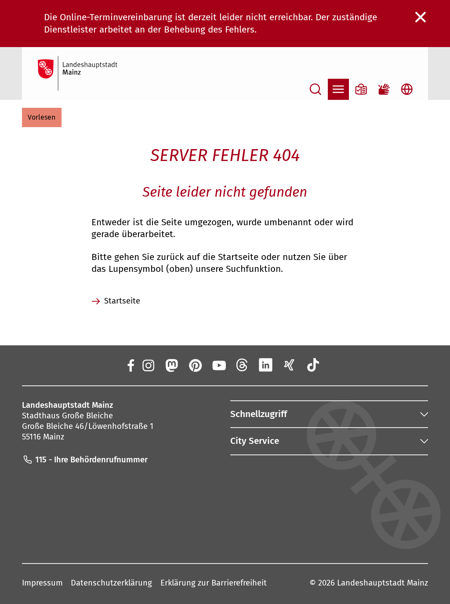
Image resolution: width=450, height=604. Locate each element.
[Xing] (289, 365)
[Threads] (242, 365)
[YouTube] (218, 365)
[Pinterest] (195, 365)
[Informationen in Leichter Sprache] (361, 89)
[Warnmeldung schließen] (421, 17)
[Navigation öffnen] (338, 89)
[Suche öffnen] (315, 89)
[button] (42, 117)
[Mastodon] (171, 365)
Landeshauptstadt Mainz (382, 583)
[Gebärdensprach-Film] (384, 89)
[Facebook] (130, 365)
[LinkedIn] (265, 365)
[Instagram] (147, 365)
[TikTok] (312, 365)
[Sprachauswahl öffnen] (406, 89)
